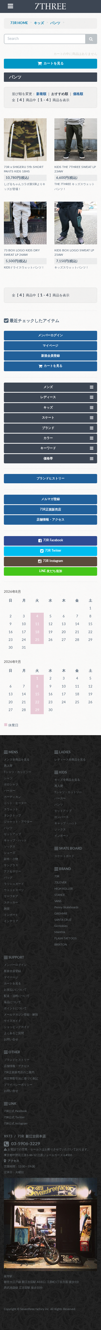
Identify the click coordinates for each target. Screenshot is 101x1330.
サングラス (11, 865)
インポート (11, 915)
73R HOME (19, 23)
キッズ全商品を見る (67, 779)
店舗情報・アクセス (17, 1066)
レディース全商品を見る (70, 759)
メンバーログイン (15, 964)
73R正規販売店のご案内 (19, 1072)
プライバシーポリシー (18, 1084)
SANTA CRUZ (62, 919)
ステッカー (11, 902)
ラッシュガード (14, 883)
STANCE (59, 895)
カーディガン (12, 796)
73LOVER (60, 882)
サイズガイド (12, 1020)
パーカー (9, 790)
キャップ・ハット (15, 840)
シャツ (8, 778)
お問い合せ (11, 1039)
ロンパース (61, 817)
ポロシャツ (11, 784)
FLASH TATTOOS (65, 938)
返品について (12, 1002)
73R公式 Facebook (15, 1111)
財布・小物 (11, 859)
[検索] (91, 39)
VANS (57, 901)
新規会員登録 (12, 971)
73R (56, 876)
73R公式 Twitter (14, 1117)
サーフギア (11, 896)
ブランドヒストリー (17, 1059)
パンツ (55, 23)
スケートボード (64, 856)
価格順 (78, 94)
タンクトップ (12, 815)
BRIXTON (60, 944)
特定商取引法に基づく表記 (21, 1078)
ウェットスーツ (14, 890)
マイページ (11, 977)
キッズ (39, 23)
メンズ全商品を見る (17, 759)
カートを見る (12, 983)
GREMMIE (60, 913)
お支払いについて (15, 989)
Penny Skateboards (66, 907)
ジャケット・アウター (18, 821)
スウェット (11, 809)
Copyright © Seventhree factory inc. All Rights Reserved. (40, 1309)
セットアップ (12, 834)
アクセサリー (12, 871)
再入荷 (8, 765)
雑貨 (7, 908)
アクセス (12, 1160)
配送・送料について (17, 996)
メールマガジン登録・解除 (21, 1014)
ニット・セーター (15, 803)
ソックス (9, 846)
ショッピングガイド (17, 1027)
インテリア (11, 921)
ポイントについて (15, 1008)
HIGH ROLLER (63, 888)
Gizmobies (61, 926)
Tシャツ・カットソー (17, 772)
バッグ (8, 877)
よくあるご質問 (14, 1033)
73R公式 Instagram (15, 1123)
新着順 (41, 94)
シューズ (9, 852)
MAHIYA (59, 932)
